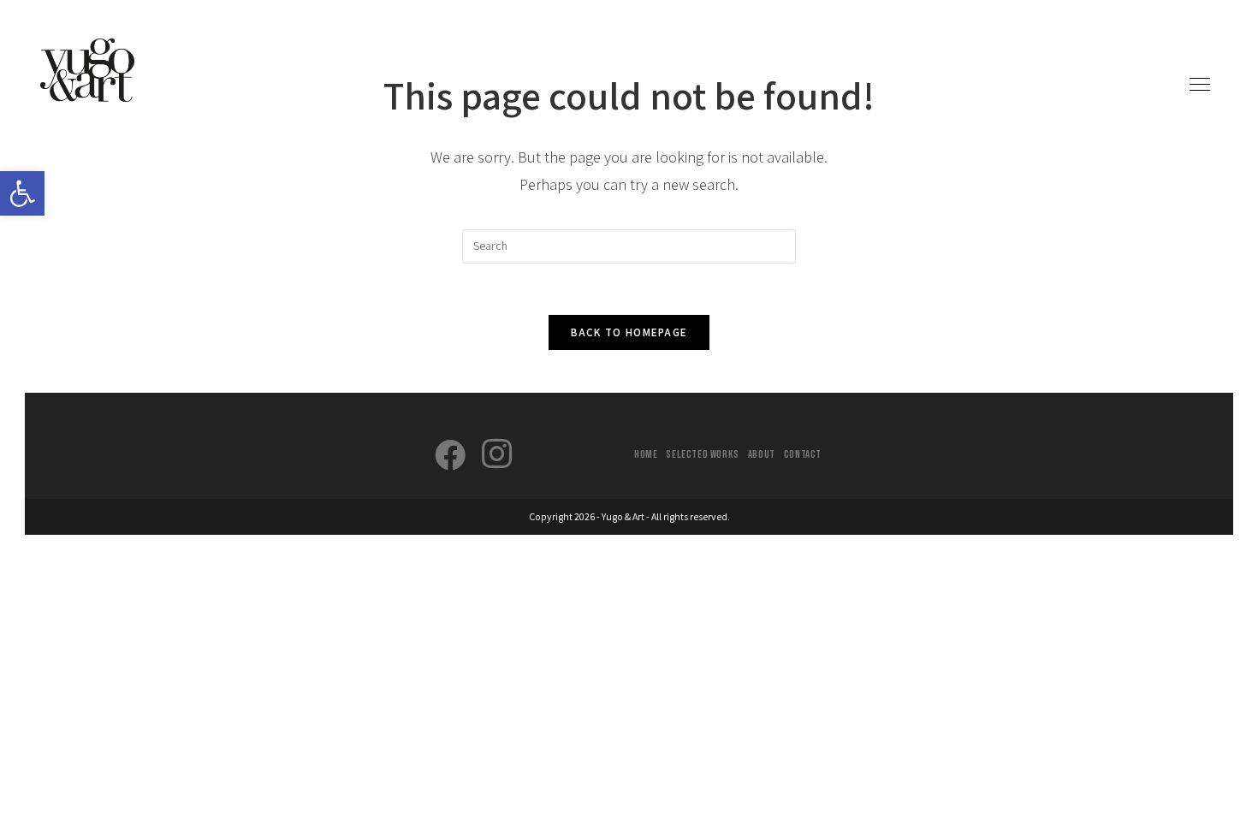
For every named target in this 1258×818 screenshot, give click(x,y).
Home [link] (645, 454)
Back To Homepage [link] (629, 332)
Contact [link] (803, 454)
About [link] (761, 454)
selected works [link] (702, 454)
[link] (22, 193)
